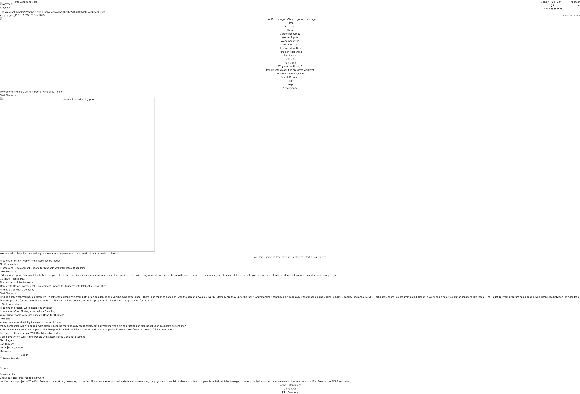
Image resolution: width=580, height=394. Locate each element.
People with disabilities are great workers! (290, 69)
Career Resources (290, 33)
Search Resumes (290, 77)
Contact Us (290, 59)
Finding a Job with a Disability (17, 289)
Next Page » (7, 340)
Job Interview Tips (290, 48)
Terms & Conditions (290, 384)
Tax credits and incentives (290, 73)
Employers (290, 55)
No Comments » (9, 264)
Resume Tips (290, 44)
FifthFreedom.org (341, 381)
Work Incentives (290, 40)
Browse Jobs (7, 374)
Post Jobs (290, 26)
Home (290, 22)
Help (290, 80)
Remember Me (11, 358)
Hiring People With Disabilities (31, 260)
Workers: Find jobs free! (267, 256)
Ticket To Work (426, 296)
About (290, 30)
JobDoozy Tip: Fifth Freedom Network (22, 377)
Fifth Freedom (290, 392)
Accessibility (290, 87)
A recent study (8, 329)
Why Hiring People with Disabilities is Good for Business (32, 314)
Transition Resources (290, 51)
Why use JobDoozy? (290, 66)
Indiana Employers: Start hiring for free (304, 256)
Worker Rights (290, 37)
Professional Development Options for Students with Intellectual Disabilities (42, 267)
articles (18, 282)
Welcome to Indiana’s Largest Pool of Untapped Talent (31, 91)
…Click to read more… (12, 278)
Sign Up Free (15, 347)
